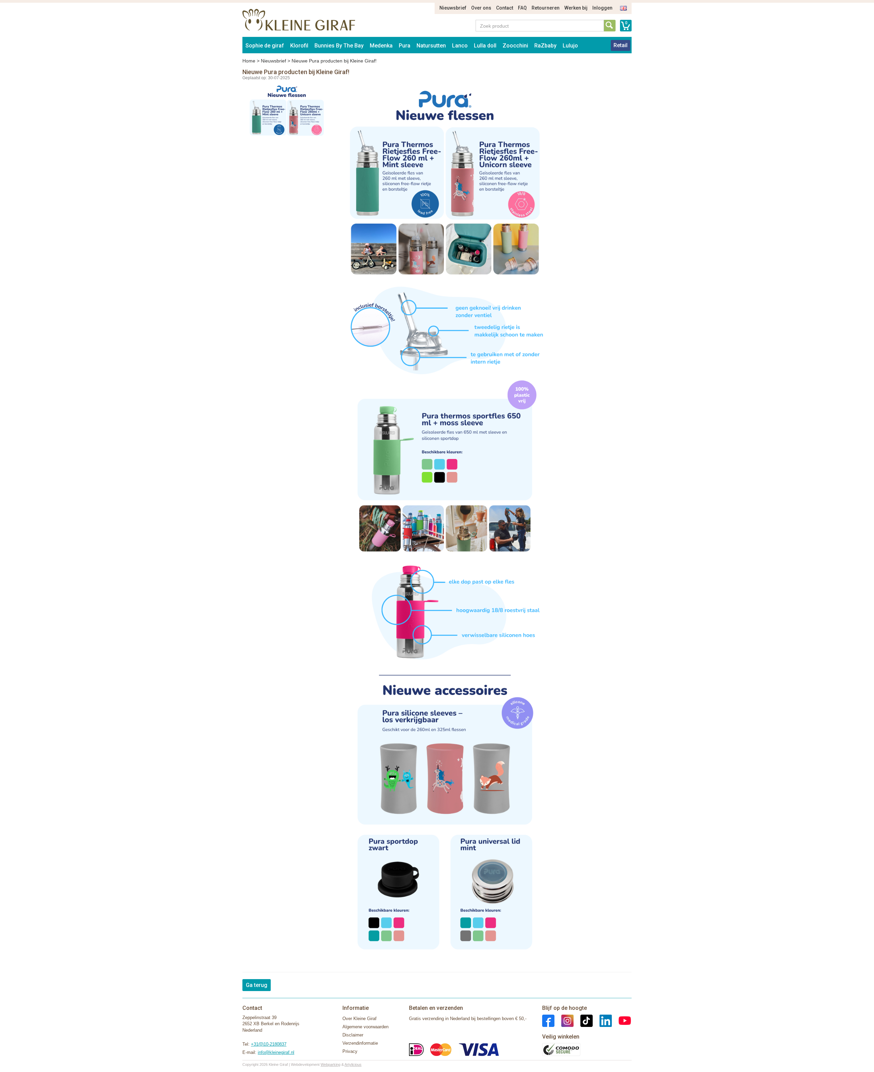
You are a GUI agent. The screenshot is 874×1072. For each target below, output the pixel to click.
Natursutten (431, 45)
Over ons (481, 8)
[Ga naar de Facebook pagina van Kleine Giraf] (548, 1020)
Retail (621, 45)
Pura (404, 45)
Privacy (349, 1051)
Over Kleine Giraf (359, 1018)
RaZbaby (545, 45)
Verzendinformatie (360, 1043)
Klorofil (299, 45)
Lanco (460, 45)
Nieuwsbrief (452, 8)
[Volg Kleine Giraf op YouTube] (621, 1020)
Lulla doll (485, 45)
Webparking (330, 1064)
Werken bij (576, 8)
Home (248, 61)
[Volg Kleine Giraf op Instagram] (564, 1020)
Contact (504, 8)
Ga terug (256, 985)
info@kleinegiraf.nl (276, 1052)
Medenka (381, 45)
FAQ (522, 8)
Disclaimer (352, 1035)
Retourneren (546, 8)
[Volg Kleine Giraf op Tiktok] (583, 1020)
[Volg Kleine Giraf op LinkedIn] (602, 1020)
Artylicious (353, 1064)
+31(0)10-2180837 (268, 1044)
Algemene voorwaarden (365, 1026)
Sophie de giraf (264, 45)
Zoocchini (515, 45)
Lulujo (570, 45)
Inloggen (602, 8)
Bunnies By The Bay (339, 45)
